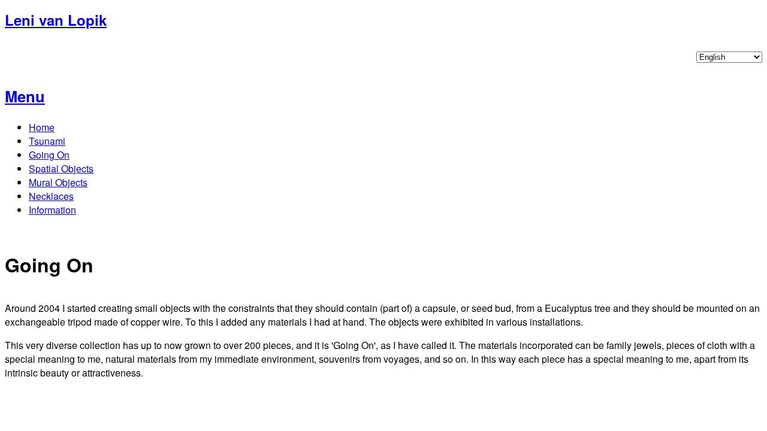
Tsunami (47, 141)
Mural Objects (58, 182)
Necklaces (51, 196)
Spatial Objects (61, 168)
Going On (49, 155)
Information (52, 210)
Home (42, 127)
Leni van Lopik (56, 20)
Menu (25, 96)
